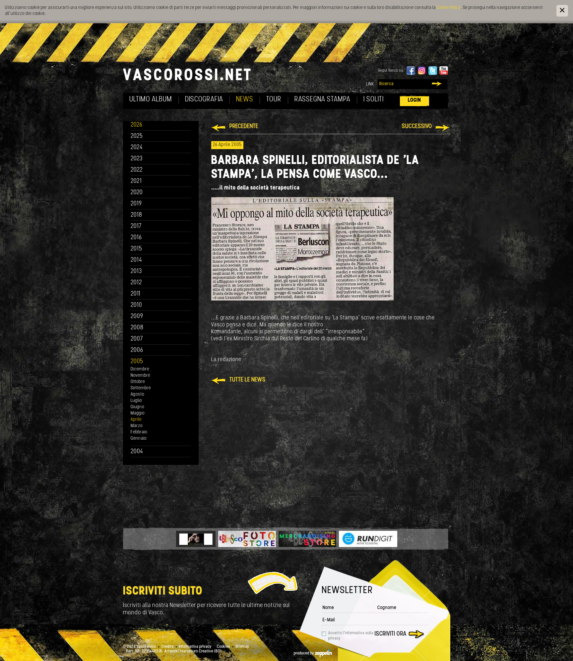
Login (414, 100)
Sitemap (242, 647)
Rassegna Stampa (322, 99)
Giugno (137, 407)
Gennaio (139, 438)
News (244, 99)
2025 (137, 136)
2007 (137, 339)
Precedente (243, 127)
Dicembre (140, 369)
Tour (274, 99)
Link (370, 84)
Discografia (204, 99)
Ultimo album (150, 99)
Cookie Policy (449, 7)
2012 (136, 283)
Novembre (140, 375)
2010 (136, 305)
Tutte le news (247, 380)
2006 (137, 350)
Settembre (141, 388)
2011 (136, 294)
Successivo (417, 127)
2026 (137, 125)
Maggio (138, 413)
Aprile (136, 419)
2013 (136, 271)
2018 (136, 215)
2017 (136, 226)
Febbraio (139, 432)
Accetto (350, 635)
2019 (136, 204)
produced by (304, 653)
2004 (137, 452)
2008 (137, 328)
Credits (167, 647)
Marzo (137, 425)
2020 (137, 193)
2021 (136, 181)
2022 (137, 170)
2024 (137, 147)
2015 (136, 249)
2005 (137, 361)
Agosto (137, 394)
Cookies (223, 647)
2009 (137, 316)
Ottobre (138, 381)
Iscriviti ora (391, 634)
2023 (137, 159)
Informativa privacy (195, 647)
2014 (136, 260)
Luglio (136, 400)
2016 (136, 238)
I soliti (373, 99)
